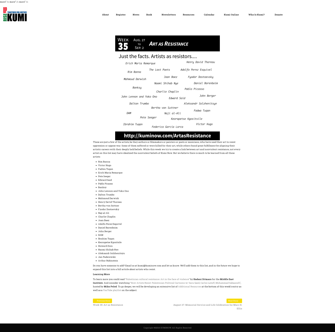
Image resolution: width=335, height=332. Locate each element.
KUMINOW (165, 327)
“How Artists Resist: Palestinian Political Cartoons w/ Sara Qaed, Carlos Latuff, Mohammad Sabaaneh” (185, 282)
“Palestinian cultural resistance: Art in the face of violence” (157, 279)
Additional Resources (189, 286)
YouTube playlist (112, 290)
